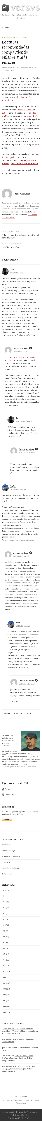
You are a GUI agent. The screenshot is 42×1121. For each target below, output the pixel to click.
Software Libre (19, 37)
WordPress (18, 1100)
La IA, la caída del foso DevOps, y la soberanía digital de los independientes (17, 1058)
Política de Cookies (20, 1115)
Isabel (13, 486)
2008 (4, 995)
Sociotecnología (8, 851)
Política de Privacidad (26, 1112)
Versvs (24, 1097)
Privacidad (6, 862)
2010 (3, 983)
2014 (3, 960)
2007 (4, 1000)
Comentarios (10, 794)
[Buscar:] (38, 27)
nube (4, 113)
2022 (3, 913)
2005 (4, 1012)
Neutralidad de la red (10, 868)
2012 (3, 971)
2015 (3, 954)
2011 (3, 977)
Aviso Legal (8, 1112)
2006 (4, 1006)
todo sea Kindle (30, 116)
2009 (4, 989)
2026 (4, 890)
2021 (3, 919)
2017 (3, 942)
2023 (4, 908)
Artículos (8, 789)
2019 (3, 931)
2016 (3, 948)
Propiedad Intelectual (11, 856)
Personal (6, 37)
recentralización (26, 109)
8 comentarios (8, 70)
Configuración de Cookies (20, 1118)
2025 (3, 896)
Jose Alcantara (20, 348)
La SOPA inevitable (10, 247)
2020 (4, 925)
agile (13, 743)
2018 (3, 937)
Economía (6, 845)
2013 (3, 966)
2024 (4, 902)
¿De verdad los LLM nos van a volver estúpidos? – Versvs (17, 1029)
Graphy (33, 1100)
